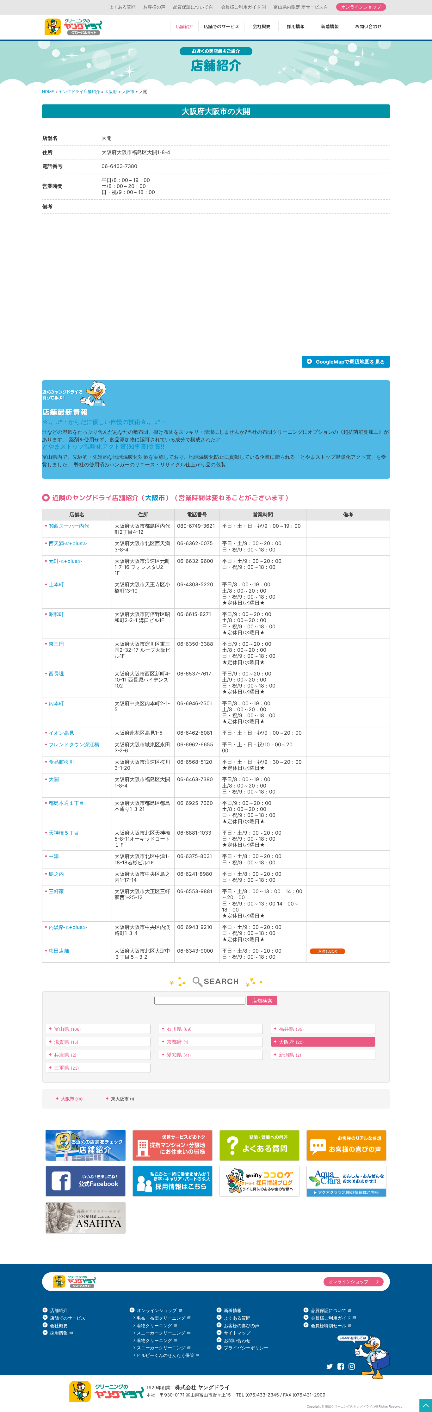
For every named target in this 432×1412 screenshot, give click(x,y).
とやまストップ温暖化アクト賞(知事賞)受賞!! (103, 446)
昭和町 (56, 614)
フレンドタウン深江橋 (74, 744)
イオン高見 (61, 733)
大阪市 (128, 91)
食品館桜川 (61, 762)
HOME (48, 91)
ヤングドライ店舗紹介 (79, 91)
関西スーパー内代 (69, 526)
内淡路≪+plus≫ (68, 927)
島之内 (56, 874)
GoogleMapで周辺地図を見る (350, 361)
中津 (54, 856)
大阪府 (111, 91)
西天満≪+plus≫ (68, 543)
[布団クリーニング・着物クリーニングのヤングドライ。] (75, 27)
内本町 (56, 703)
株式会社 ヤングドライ (202, 1387)
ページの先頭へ (425, 1405)
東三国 (56, 644)
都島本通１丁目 (66, 803)
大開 (54, 779)
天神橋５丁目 (64, 833)
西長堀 (56, 673)
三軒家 (56, 891)
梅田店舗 (59, 951)
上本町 (56, 584)
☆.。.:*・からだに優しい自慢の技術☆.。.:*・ (104, 422)
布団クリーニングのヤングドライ (348, 1406)
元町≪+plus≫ (65, 561)
